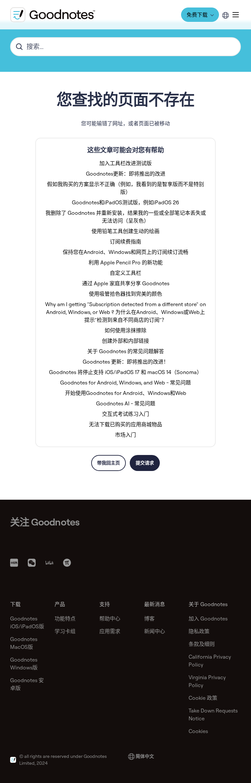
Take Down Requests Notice (213, 714)
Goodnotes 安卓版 (27, 684)
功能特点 (65, 618)
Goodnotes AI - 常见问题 (125, 403)
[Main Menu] (235, 14)
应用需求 (109, 631)
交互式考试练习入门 (125, 414)
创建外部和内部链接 (125, 340)
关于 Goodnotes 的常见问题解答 (125, 351)
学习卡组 (65, 631)
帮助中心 (109, 618)
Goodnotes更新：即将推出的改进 (125, 173)
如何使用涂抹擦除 (125, 330)
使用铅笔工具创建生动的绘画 (125, 231)
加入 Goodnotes (208, 618)
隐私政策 (199, 631)
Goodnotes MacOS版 (23, 643)
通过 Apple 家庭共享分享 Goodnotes (125, 283)
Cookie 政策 (203, 698)
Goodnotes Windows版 (24, 663)
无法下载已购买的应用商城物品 (125, 424)
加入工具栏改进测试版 (125, 163)
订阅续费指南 (125, 241)
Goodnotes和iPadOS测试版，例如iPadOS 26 (125, 202)
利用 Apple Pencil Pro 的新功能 (126, 262)
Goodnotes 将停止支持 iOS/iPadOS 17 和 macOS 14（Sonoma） (125, 372)
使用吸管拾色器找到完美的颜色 (125, 293)
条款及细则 (202, 644)
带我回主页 (108, 463)
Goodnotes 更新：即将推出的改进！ (126, 361)
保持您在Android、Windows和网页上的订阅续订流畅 (125, 252)
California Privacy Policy (210, 660)
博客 (149, 618)
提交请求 (145, 463)
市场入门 (125, 434)
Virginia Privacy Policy (207, 681)
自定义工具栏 (125, 273)
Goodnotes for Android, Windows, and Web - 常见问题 (125, 382)
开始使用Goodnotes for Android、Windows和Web (125, 393)
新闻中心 (154, 631)
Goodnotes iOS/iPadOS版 (27, 622)
